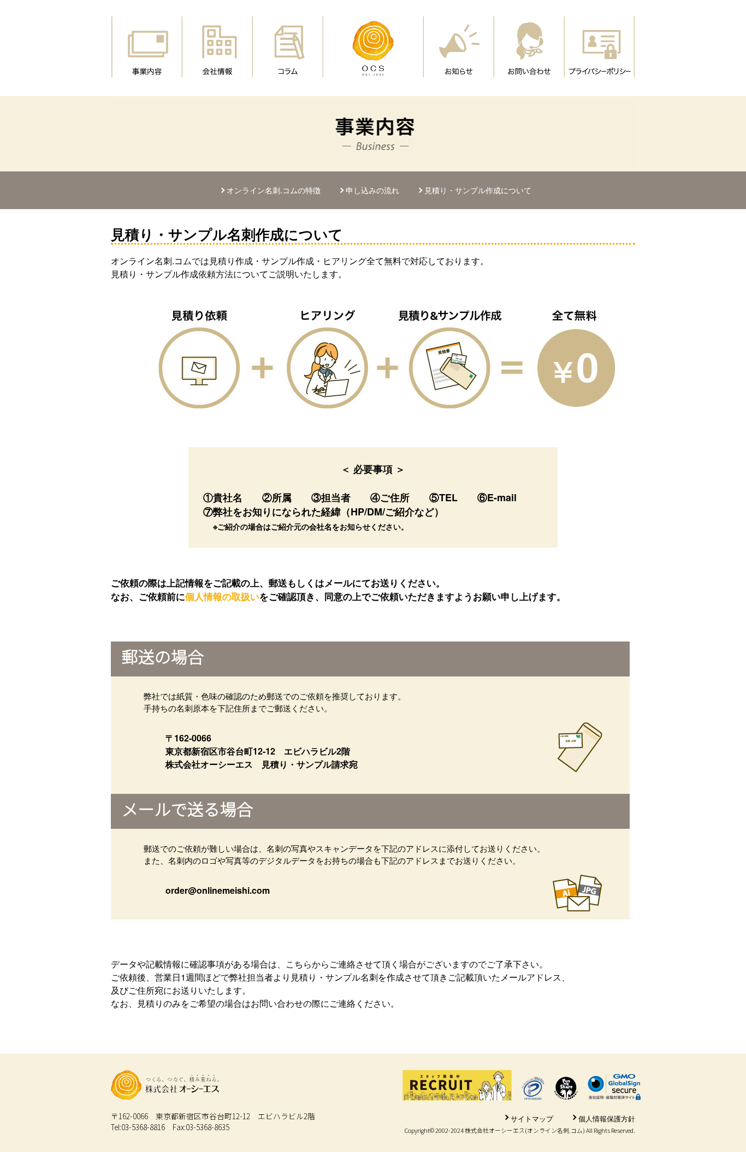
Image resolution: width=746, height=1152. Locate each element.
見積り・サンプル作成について (477, 190)
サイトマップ (532, 1118)
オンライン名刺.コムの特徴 (274, 190)
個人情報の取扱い (222, 596)
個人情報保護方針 (606, 1118)
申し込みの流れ (372, 190)
